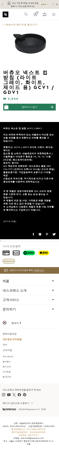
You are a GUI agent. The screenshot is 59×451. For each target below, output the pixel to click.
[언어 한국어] (16, 323)
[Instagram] (3, 394)
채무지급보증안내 (19, 432)
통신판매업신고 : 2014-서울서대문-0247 (28, 429)
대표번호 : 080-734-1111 (29, 435)
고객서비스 (11, 300)
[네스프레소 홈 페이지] (9, 409)
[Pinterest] (24, 394)
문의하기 (9, 309)
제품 (6, 281)
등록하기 (45, 4)
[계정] (35, 14)
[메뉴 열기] (53, 14)
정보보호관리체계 (38, 432)
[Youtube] (8, 394)
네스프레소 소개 (15, 291)
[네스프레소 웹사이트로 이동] (5, 14)
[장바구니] (44, 14)
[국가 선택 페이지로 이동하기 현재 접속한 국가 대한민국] (4, 323)
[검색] (26, 14)
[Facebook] (19, 394)
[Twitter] (14, 394)
